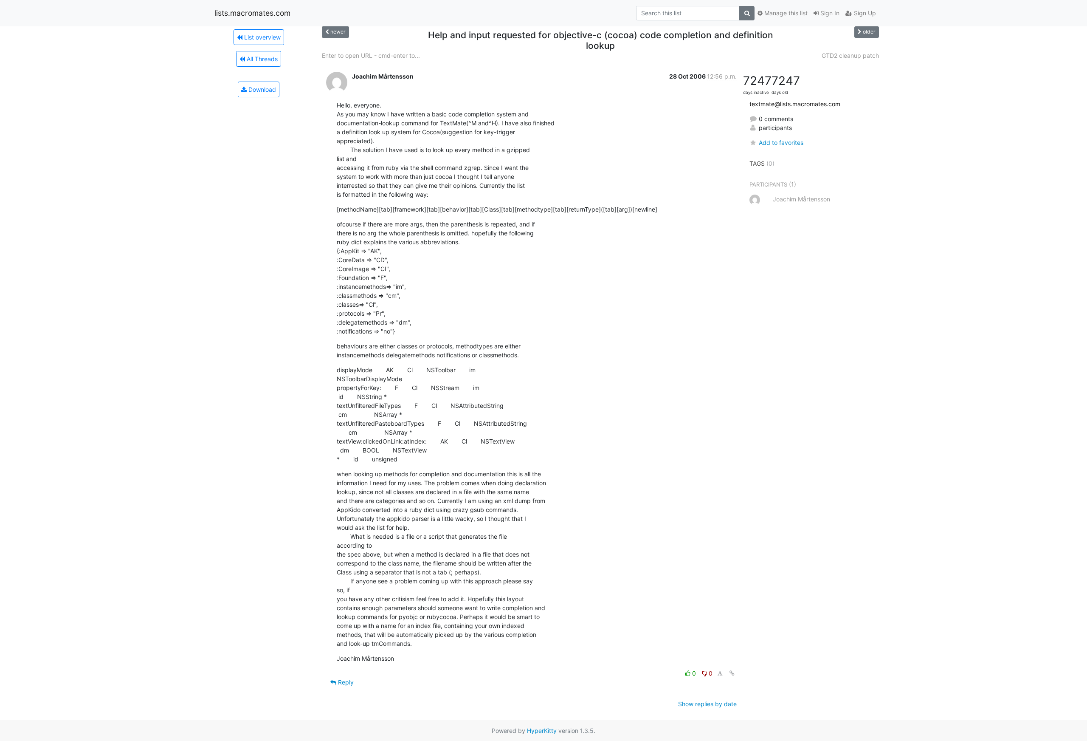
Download (261, 89)
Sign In (829, 13)
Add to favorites (781, 142)
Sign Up (864, 13)
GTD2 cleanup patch (850, 55)
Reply (345, 682)
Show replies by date (707, 703)
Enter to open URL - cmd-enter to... (371, 55)
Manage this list (785, 13)
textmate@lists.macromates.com (794, 103)
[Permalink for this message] (732, 673)
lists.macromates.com (252, 12)
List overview (261, 37)
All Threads (261, 58)
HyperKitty (542, 730)
